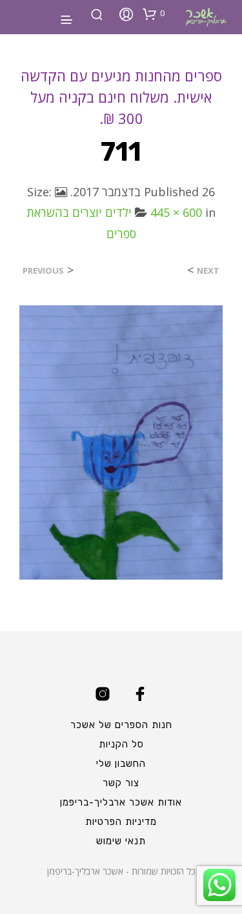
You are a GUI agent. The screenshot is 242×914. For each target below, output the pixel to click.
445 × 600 (176, 212)
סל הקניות (121, 744)
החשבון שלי (121, 763)
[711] (121, 441)
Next (208, 271)
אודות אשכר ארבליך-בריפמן (121, 802)
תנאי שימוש (121, 841)
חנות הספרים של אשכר (121, 725)
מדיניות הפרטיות (121, 822)
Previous (43, 271)
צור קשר (121, 783)
